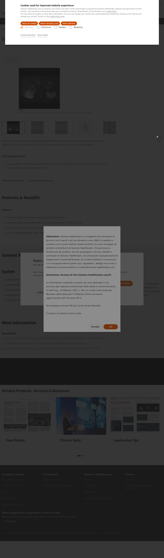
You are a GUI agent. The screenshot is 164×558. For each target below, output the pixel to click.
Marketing (78, 27)
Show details (43, 35)
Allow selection (69, 23)
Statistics (62, 27)
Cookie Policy (111, 11)
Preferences (46, 27)
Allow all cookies (29, 23)
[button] (159, 139)
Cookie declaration (28, 35)
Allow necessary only (49, 23)
